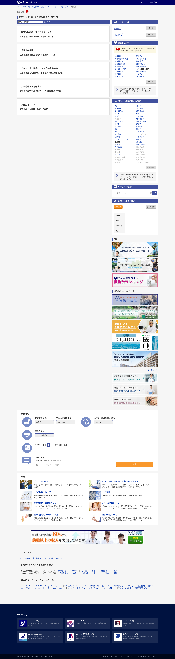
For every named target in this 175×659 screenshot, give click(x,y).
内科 (116, 106)
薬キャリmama (94, 588)
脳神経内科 (119, 108)
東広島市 (104, 571)
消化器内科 (119, 111)
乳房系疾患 (119, 66)
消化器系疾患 (141, 61)
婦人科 (138, 129)
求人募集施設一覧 (39, 558)
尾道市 (115, 571)
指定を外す (151, 28)
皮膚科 (138, 124)
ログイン (144, 2)
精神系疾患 (119, 77)
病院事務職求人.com (142, 588)
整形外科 (118, 116)
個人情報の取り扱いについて (120, 656)
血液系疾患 (119, 71)
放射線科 (118, 134)
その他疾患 (140, 77)
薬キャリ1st (81, 588)
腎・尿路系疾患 (120, 69)
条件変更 (118, 207)
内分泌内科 (140, 144)
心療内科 (118, 137)
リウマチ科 (140, 137)
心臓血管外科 (141, 121)
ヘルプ (133, 656)
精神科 (138, 106)
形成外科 (139, 116)
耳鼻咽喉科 (140, 132)
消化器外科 (140, 142)
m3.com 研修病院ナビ (115, 586)
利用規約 (106, 656)
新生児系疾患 (141, 71)
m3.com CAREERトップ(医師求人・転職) (30, 7)
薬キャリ (70, 588)
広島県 (117, 28)
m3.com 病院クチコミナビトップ (57, 7)
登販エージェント (125, 588)
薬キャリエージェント (56, 588)
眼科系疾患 (140, 56)
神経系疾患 (119, 56)
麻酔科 (138, 139)
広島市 (74, 571)
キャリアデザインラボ (72, 586)
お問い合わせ (141, 656)
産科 (116, 129)
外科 (138, 114)
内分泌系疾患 (141, 66)
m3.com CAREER (26, 586)
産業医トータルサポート (35, 588)
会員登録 (153, 2)
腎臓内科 (118, 144)
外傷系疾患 (140, 74)
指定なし (118, 35)
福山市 (84, 571)
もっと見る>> (153, 370)
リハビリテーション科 (123, 139)
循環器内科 (140, 111)
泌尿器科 (118, 126)
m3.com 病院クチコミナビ (94, 586)
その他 (117, 155)
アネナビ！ (131, 586)
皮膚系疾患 (140, 64)
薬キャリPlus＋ (109, 588)
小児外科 (118, 124)
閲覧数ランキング (55, 558)
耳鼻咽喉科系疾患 (121, 59)
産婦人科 (139, 126)
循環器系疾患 (120, 61)
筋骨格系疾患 (120, 64)
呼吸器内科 (140, 108)
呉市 (93, 571)
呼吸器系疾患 (141, 59)
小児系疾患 (119, 74)
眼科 (116, 132)
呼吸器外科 (119, 121)
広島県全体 (62, 571)
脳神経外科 (140, 119)
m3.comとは (152, 656)
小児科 (117, 114)
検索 (134, 464)
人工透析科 (119, 147)
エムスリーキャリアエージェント (48, 586)
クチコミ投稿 (25, 558)
